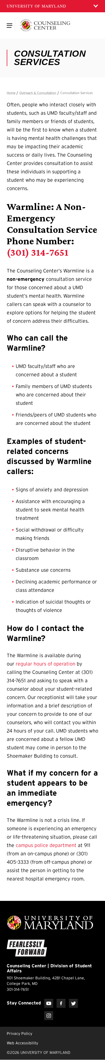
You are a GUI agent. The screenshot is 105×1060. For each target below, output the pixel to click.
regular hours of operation (45, 664)
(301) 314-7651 (37, 252)
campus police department (46, 845)
